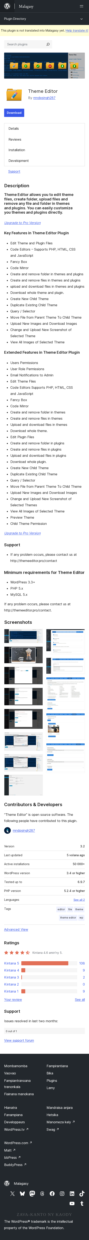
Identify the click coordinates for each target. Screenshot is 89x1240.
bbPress (12, 1157)
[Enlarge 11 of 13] (79, 683)
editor (61, 909)
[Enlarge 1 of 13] (37, 634)
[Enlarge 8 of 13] (37, 780)
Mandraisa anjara (60, 1108)
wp (81, 917)
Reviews (14, 139)
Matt (10, 1150)
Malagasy (21, 1183)
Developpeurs (14, 1122)
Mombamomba (15, 1066)
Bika (50, 1073)
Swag (53, 1129)
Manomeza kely (61, 1122)
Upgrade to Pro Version (22, 223)
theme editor (68, 917)
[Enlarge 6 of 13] (37, 738)
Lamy (51, 1088)
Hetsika (52, 1115)
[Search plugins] (48, 44)
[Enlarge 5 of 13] (37, 714)
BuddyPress (15, 1165)
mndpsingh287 (44, 98)
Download (14, 112)
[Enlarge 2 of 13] (37, 652)
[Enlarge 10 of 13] (79, 663)
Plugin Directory (15, 18)
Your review (13, 999)
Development (18, 161)
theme (79, 909)
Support (14, 171)
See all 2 (79, 899)
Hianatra (10, 1108)
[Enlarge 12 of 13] (79, 719)
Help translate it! (77, 30)
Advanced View (16, 929)
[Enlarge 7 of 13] (37, 760)
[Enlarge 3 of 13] (37, 672)
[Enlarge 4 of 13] (37, 693)
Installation (16, 150)
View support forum (19, 1040)
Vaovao (10, 1073)
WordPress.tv (16, 1129)
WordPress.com (18, 1143)
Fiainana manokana (19, 1094)
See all (80, 999)
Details (13, 128)
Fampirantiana (57, 1066)
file (70, 909)
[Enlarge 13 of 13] (79, 749)
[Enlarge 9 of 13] (79, 634)
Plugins (52, 1081)
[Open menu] (82, 6)
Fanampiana (13, 1115)
